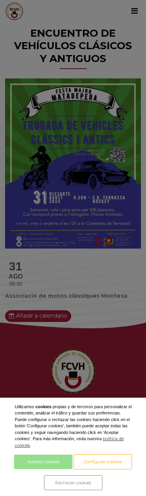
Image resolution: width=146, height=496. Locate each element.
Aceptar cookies (43, 461)
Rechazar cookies (73, 482)
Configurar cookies (103, 461)
